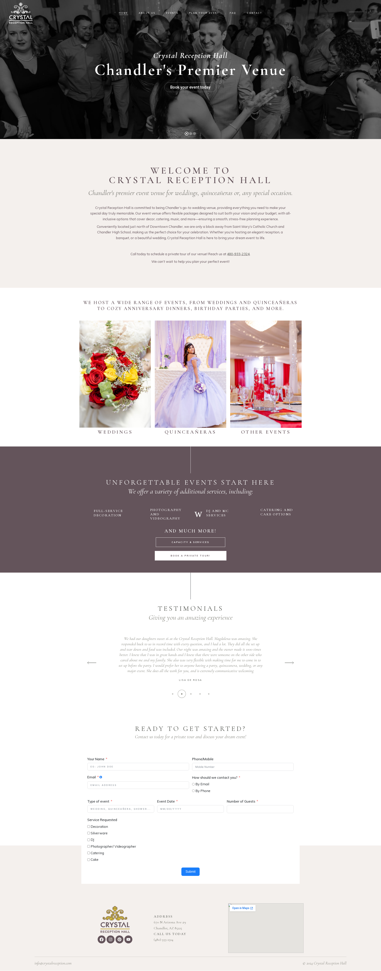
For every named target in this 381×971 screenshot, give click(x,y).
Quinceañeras (190, 432)
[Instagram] (110, 939)
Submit (190, 871)
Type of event (98, 801)
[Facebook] (102, 939)
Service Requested (102, 820)
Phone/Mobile (203, 759)
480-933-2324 (238, 254)
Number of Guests (241, 801)
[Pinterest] (119, 939)
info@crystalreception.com (53, 963)
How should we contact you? (214, 777)
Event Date (166, 801)
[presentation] (91, 663)
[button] (172, 694)
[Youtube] (128, 939)
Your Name (95, 759)
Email (91, 777)
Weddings (115, 432)
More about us (190, 105)
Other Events (266, 432)
